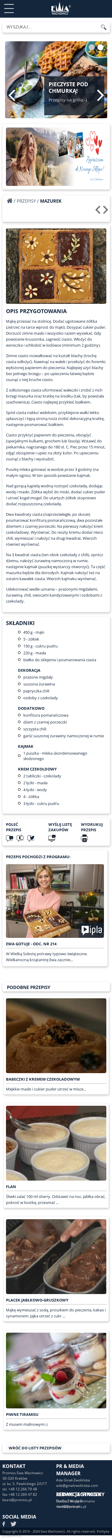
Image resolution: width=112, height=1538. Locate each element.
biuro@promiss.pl (17, 1499)
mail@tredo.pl (67, 1506)
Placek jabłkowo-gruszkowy (37, 1300)
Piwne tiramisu (22, 1414)
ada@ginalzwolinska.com (77, 1485)
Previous (12, 95)
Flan (11, 1186)
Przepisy (26, 201)
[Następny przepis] (106, 212)
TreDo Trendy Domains (75, 1501)
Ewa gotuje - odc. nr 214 (31, 944)
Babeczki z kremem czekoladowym (43, 1079)
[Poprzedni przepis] (98, 212)
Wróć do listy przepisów (35, 1448)
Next (100, 95)
